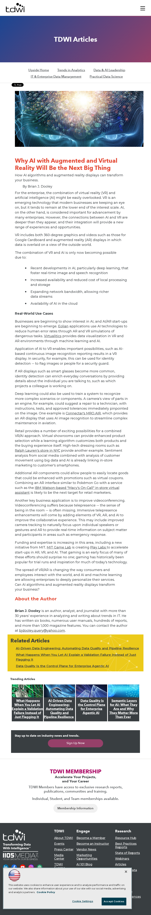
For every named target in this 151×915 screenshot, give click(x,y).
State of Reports (127, 853)
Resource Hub (125, 838)
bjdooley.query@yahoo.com (42, 630)
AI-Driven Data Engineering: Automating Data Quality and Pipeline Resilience (77, 648)
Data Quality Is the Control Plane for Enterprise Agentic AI (62, 666)
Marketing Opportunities (86, 856)
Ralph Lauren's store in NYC (37, 450)
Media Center (59, 856)
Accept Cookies (114, 901)
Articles (120, 864)
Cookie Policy (46, 892)
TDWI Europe (59, 866)
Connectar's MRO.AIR (83, 413)
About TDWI (63, 838)
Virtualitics (53, 336)
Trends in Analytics (71, 70)
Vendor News (86, 849)
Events (59, 843)
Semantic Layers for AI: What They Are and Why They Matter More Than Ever (123, 709)
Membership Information (75, 808)
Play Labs (98, 547)
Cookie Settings (82, 901)
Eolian (63, 326)
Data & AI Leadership (109, 70)
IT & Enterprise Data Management (56, 77)
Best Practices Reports (126, 845)
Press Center (63, 849)
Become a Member (90, 838)
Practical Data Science (106, 77)
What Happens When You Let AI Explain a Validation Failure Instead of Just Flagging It (27, 709)
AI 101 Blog (84, 864)
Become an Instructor (92, 843)
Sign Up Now (75, 743)
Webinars (122, 858)
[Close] (126, 872)
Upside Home (38, 70)
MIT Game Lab (59, 547)
